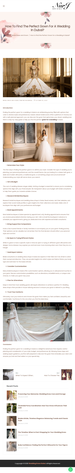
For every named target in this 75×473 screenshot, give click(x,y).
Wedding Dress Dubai (37, 463)
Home (7, 35)
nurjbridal (28, 100)
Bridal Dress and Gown (20, 35)
